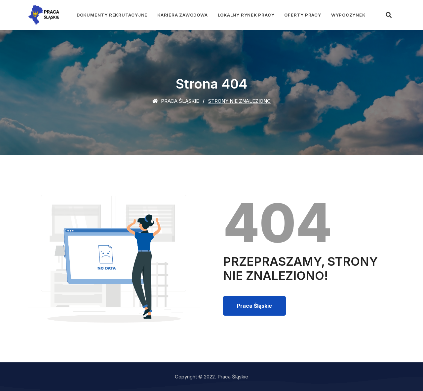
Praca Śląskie (179, 101)
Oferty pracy (302, 15)
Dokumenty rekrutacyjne (112, 15)
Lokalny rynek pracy (246, 15)
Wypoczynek (348, 15)
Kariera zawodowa (182, 15)
